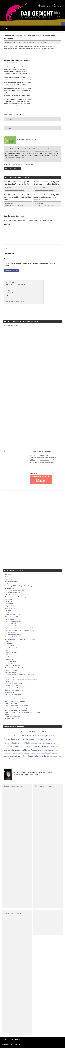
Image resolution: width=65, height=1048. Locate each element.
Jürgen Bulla (55, 743)
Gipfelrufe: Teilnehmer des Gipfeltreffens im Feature (19, 630)
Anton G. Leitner (49, 462)
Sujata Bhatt (43, 753)
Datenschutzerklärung (14, 1039)
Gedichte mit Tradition (10, 168)
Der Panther (14, 164)
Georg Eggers (53, 739)
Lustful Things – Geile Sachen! (13, 648)
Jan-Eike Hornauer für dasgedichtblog (26, 42)
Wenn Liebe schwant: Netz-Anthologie (16, 710)
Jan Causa (20, 164)
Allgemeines (8, 574)
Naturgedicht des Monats (12, 661)
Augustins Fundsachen (11, 581)
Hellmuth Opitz (9, 743)
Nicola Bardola (51, 750)
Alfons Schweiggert (23, 732)
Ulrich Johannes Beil (11, 756)
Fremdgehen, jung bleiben (12, 614)
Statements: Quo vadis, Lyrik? (13, 685)
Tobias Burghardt (51, 753)
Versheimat (8, 696)
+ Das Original (9, 119)
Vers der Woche (9, 692)
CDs (6, 583)
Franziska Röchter (29, 739)
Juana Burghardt (47, 743)
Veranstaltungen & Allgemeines (14, 690)
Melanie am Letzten (10, 659)
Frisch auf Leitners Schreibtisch (14, 617)
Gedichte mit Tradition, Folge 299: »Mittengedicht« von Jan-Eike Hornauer (46, 197)
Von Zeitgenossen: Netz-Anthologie (15, 701)
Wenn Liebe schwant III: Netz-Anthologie (16, 708)
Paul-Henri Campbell (12, 753)
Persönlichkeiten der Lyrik (12, 665)
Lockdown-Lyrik (9, 645)
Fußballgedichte (9, 619)
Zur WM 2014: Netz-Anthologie (14, 719)
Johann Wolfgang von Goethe (36, 743)
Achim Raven (7, 732)
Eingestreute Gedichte (11, 606)
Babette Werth (50, 732)
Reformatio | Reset (10, 672)
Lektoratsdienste (44, 460)
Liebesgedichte (9, 643)
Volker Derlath (44, 756)
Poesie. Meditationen (11, 670)
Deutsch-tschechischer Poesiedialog (15, 597)
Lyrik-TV (7, 657)
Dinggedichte (9, 603)
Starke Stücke (37, 753)
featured (8, 739)
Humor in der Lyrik (10, 632)
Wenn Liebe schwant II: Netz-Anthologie (16, 705)
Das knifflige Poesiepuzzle (12, 592)
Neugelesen (8, 663)
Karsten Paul (7, 746)
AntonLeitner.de (28, 772)
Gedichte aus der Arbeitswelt (13, 621)
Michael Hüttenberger (43, 750)
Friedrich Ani (36, 739)
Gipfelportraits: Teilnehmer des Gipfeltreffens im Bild (19, 628)
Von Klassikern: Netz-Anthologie (14, 699)
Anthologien (8, 579)
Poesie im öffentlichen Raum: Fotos (15, 668)
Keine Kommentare (42, 42)
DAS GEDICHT (9, 588)
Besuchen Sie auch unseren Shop (39, 455)
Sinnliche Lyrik (9, 681)
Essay (7, 612)
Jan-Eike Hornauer (22, 743)
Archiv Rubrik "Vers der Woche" (16, 301)
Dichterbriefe (8, 599)
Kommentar (8, 224)
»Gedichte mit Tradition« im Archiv (27, 139)
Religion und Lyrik (10, 677)
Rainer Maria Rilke (28, 164)
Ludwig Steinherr (49, 746)
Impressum (4, 1039)
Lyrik (19, 168)
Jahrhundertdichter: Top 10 (12, 637)
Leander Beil (24, 746)
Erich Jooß (52, 736)
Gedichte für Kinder (10, 623)
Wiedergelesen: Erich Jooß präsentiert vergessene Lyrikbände (22, 712)
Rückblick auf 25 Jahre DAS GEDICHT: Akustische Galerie (21, 679)
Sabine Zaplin (30, 753)
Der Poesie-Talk (9, 594)
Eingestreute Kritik (10, 608)
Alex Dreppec (13, 732)
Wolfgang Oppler (13, 758)
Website (6, 258)
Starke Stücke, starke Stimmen (13, 683)
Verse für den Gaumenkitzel (13, 694)
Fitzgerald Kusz (18, 739)
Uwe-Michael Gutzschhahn (27, 756)
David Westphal (43, 736)
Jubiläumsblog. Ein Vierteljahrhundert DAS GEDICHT (20, 639)
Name (6, 248)
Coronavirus (20, 735)
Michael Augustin (31, 750)
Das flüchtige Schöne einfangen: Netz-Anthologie (19, 586)
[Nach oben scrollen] (62, 1045)
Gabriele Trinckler (44, 739)
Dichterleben (8, 601)
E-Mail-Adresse (9, 253)
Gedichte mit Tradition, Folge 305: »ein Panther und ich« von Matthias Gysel (17, 197)
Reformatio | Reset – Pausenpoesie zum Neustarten (19, 674)
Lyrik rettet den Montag (11, 652)
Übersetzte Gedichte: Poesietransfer (15, 688)
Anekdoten (8, 577)
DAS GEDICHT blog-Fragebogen (14, 590)
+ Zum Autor (8, 128)
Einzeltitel (8, 610)
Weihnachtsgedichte (11, 703)
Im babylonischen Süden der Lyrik (14, 634)
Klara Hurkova (15, 746)
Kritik (6, 641)
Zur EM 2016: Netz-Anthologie (13, 716)
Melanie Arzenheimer (16, 750)
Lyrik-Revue (8, 654)
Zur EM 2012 (8, 714)
